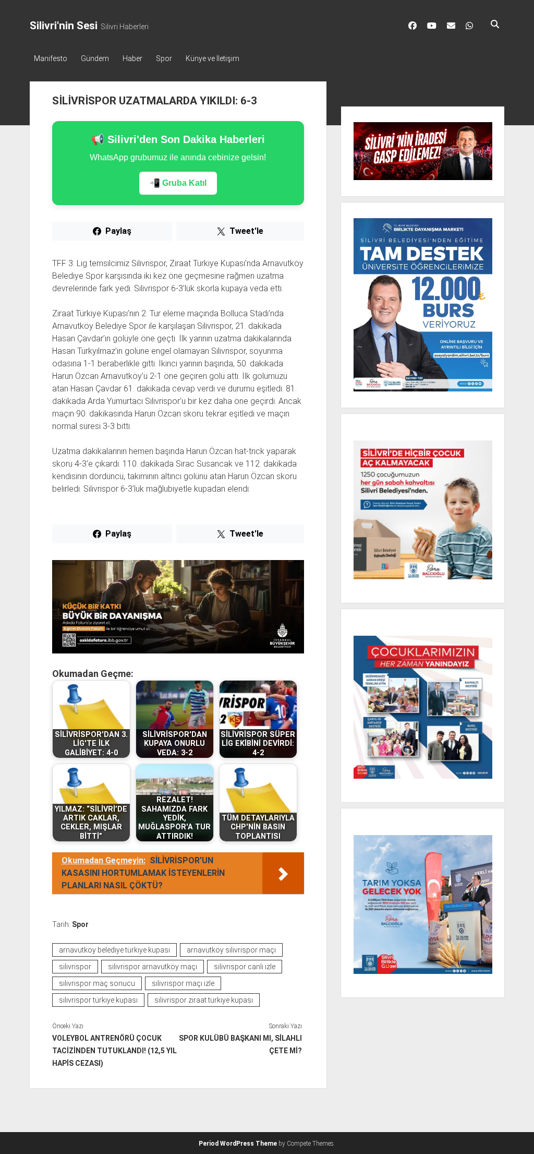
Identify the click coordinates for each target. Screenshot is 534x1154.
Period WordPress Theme (238, 1143)
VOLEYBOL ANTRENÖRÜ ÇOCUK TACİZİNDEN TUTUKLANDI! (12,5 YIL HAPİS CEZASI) (114, 1050)
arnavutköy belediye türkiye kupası (114, 950)
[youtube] (431, 25)
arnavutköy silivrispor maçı (231, 950)
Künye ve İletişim (212, 58)
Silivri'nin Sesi (64, 25)
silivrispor (75, 966)
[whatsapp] (469, 25)
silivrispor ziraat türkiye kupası (203, 1000)
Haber (132, 58)
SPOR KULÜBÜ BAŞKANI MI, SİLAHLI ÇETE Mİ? (240, 1044)
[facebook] (412, 25)
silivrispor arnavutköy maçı (152, 966)
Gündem (95, 58)
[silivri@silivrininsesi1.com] (451, 25)
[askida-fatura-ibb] (178, 651)
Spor (164, 58)
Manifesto (50, 58)
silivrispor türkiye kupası (98, 1000)
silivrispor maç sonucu (97, 983)
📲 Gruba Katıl (178, 183)
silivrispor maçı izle (183, 983)
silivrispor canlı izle (244, 966)
